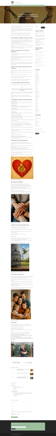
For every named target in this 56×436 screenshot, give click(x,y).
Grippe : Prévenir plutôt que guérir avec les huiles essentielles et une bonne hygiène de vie (22, 377)
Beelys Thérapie (17, 2)
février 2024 (36, 106)
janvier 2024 (36, 107)
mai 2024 (36, 102)
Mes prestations (30, 5)
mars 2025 (36, 88)
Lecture (26, 5)
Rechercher (36, 26)
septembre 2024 (37, 96)
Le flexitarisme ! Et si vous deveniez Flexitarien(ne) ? (23, 373)
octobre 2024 (36, 95)
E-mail (36, 130)
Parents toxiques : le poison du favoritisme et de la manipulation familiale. (39, 59)
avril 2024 (36, 103)
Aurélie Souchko (37, 51)
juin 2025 (36, 84)
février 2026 (36, 73)
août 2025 (36, 81)
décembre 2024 (37, 92)
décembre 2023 (37, 109)
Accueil (12, 5)
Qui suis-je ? (18, 5)
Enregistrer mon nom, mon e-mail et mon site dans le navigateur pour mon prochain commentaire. (21, 411)
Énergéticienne (22, 5)
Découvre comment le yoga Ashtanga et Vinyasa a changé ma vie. (40, 66)
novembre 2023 (37, 110)
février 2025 (36, 89)
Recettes (36, 123)
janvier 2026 (36, 74)
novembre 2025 (37, 77)
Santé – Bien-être (37, 125)
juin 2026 (36, 71)
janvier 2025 (36, 91)
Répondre (16, 395)
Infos (35, 119)
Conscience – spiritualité (38, 118)
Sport (36, 126)
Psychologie (36, 122)
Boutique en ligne (36, 5)
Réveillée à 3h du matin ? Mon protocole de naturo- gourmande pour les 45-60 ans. (40, 36)
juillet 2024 (36, 99)
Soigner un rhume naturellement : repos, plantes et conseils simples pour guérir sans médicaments (40, 39)
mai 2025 (36, 85)
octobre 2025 (36, 78)
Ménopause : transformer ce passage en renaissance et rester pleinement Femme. (23, 369)
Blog (15, 5)
